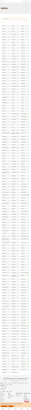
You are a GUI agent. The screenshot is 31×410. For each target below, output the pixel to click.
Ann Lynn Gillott (4, 272)
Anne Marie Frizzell (4, 303)
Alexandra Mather (14, 139)
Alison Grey (13, 158)
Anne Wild (13, 298)
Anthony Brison (14, 317)
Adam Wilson (4, 69)
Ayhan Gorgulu (23, 369)
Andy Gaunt (13, 245)
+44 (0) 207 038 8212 (3, 389)
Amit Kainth (3, 197)
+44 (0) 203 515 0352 (3, 388)
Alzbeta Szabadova (23, 186)
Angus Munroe (14, 261)
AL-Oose (22, 97)
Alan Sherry (3, 113)
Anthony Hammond (4, 325)
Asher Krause (23, 350)
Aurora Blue (22, 358)
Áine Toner (3, 94)
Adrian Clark (22, 75)
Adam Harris (13, 69)
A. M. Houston (13, 39)
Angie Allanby (4, 261)
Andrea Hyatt (13, 211)
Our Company (2, 394)
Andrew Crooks (4, 219)
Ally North (3, 181)
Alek (12, 124)
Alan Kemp (22, 102)
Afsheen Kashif (14, 83)
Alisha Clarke (4, 158)
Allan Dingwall (13, 175)
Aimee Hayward (23, 91)
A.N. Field (3, 50)
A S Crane (3, 31)
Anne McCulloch (4, 292)
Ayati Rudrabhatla (4, 369)
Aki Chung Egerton (4, 97)
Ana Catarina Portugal (5, 203)
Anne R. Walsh (13, 303)
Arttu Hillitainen (23, 347)
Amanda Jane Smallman (5, 192)
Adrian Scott (3, 80)
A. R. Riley (22, 39)
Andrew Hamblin (23, 222)
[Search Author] (2, 18)
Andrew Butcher (14, 230)
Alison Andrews (23, 166)
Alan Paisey (3, 105)
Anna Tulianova (23, 281)
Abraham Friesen (23, 61)
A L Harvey (22, 28)
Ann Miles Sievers (14, 272)
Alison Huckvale (14, 166)
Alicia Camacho (23, 155)
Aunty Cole (3, 358)
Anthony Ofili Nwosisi (5, 328)
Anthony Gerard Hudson (15, 325)
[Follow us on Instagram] (0, 391)
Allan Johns (22, 175)
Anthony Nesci (23, 317)
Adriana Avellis (14, 80)
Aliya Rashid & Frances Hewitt (5, 172)
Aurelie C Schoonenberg (15, 358)
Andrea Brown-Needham (24, 211)
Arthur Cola (3, 347)
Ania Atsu (22, 261)
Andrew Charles (14, 219)
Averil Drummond (4, 366)
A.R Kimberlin (23, 50)
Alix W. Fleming (23, 169)
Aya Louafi (22, 366)
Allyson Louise (14, 181)
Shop (9, 393)
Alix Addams (13, 169)
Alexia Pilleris (13, 144)
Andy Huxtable (23, 242)
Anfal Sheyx (3, 250)
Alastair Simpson (4, 119)
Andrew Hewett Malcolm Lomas (5, 239)
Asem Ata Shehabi (4, 350)
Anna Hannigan (4, 284)
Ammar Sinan (13, 197)
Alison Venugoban (4, 169)
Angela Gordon (4, 253)
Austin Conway (23, 361)
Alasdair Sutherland (23, 116)
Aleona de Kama (4, 127)
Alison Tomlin (4, 166)
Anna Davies (22, 284)
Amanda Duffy (13, 189)
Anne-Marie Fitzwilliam (5, 306)
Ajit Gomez (13, 94)
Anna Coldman (14, 284)
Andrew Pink (4, 233)
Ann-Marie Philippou (5, 275)
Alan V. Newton (4, 116)
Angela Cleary (23, 253)
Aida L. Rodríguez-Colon (15, 86)
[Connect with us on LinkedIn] (11, 391)
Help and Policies (27, 393)
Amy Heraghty (4, 200)
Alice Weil (22, 150)
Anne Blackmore (23, 292)
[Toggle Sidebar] (1, 1)
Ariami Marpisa (14, 336)
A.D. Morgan (13, 42)
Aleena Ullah (3, 124)
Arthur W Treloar (14, 347)
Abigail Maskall (14, 61)
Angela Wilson (23, 256)
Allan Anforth (4, 175)
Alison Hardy (4, 161)
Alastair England (14, 119)
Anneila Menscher (14, 306)
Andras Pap (22, 208)
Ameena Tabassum (23, 192)
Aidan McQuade (23, 86)
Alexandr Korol (23, 136)
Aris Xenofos (4, 339)
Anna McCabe (4, 281)
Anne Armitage (23, 298)
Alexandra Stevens (4, 139)
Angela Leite (13, 253)
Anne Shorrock (14, 292)
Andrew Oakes (23, 233)
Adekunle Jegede (14, 72)
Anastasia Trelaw (4, 208)
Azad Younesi (4, 372)
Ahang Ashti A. (23, 83)
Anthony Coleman (4, 314)
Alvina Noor (3, 186)
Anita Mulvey (13, 264)
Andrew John (23, 219)
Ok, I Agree (4, 406)
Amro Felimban (23, 197)
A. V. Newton (4, 42)
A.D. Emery (22, 42)
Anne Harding (4, 298)
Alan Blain (22, 105)
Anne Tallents (4, 295)
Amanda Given (4, 189)
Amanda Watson (23, 189)
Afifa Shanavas (4, 83)
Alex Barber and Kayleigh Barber (15, 133)
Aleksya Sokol (23, 124)
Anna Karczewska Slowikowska (14, 276)
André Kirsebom (4, 211)
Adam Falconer (23, 64)
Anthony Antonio (23, 314)
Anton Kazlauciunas (23, 328)
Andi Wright (13, 208)
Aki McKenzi (22, 94)
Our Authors (9, 394)
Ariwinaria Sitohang (23, 339)
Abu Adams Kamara (4, 64)
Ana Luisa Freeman (14, 203)
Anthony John (4, 317)
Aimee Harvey (13, 91)
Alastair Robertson (23, 119)
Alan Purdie (13, 108)
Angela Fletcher (14, 256)
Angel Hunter (23, 250)
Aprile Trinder (4, 336)
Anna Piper (22, 275)
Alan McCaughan (4, 102)
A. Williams (22, 31)
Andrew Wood (4, 222)
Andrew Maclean (23, 230)
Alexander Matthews (14, 136)
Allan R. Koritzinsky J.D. (15, 178)
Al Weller (13, 97)
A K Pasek (13, 28)
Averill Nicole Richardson (15, 366)
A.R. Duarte (3, 53)
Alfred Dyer (22, 144)
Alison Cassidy (23, 161)
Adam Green (22, 69)
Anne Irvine (22, 295)
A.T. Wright (13, 53)
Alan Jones (13, 105)
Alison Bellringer (14, 161)
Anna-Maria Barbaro (4, 287)
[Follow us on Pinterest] (7, 391)
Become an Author (18, 394)
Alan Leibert (3, 108)
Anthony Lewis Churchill (24, 325)
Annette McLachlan (23, 306)
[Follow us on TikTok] (9, 391)
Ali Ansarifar (22, 147)
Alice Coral (3, 155)
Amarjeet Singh (14, 192)
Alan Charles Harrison (14, 113)
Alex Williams (23, 127)
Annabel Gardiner (14, 287)
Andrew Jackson (14, 222)
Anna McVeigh (13, 281)
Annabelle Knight (23, 287)
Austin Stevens (4, 361)
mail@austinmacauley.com (3, 386)
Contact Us (1, 401)
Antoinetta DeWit (14, 328)
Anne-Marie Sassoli (23, 303)
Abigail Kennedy (4, 61)
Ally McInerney (23, 178)
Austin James (13, 361)
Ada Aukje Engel (14, 64)
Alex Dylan (13, 127)
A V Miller (13, 31)
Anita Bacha (3, 264)
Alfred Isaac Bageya (14, 147)
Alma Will (22, 181)
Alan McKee (22, 108)
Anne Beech (13, 295)
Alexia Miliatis (4, 144)
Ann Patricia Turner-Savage (24, 272)
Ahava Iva (3, 86)
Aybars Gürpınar (14, 369)
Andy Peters (3, 245)
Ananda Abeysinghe (23, 203)
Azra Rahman (13, 372)
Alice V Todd (13, 155)
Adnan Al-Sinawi (4, 75)
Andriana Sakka (14, 242)
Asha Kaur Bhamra (14, 350)
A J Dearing (3, 28)
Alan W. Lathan (14, 116)
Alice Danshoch (4, 150)
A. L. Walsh (3, 39)
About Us (2, 393)
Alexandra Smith (23, 139)
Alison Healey (23, 158)
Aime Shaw (3, 91)
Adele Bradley (23, 72)
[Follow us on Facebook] (2, 391)
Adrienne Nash (23, 80)
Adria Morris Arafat (14, 75)
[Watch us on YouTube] (4, 391)
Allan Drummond (4, 178)
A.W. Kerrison (23, 53)
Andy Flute (22, 245)
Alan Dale (13, 102)
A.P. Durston (13, 50)
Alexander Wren (4, 136)
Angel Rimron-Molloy (14, 250)
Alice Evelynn (13, 150)
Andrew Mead (13, 233)
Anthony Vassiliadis (14, 314)
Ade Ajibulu (3, 72)
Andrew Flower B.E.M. (5, 230)
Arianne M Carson (23, 336)
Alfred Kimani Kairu (4, 147)
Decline (10, 406)
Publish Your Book (19, 393)
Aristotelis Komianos (14, 339)
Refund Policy (25, 394)
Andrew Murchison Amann (5, 242)
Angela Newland (4, 256)
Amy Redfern (22, 200)
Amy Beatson (13, 200)
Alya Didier (13, 186)
